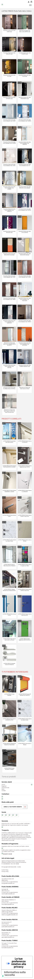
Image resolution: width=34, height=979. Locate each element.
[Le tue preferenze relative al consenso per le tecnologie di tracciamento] (2, 976)
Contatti (4, 790)
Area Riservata (5, 787)
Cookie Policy (5, 870)
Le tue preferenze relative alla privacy (18, 962)
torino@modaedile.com (7, 947)
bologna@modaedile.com (8, 883)
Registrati (4, 786)
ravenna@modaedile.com (8, 894)
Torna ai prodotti (9, 776)
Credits (19, 867)
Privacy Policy (5, 871)
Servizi (3, 784)
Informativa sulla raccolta (15, 973)
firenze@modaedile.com (8, 904)
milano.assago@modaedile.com (10, 915)
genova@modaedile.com (8, 937)
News (3, 789)
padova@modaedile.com (8, 926)
